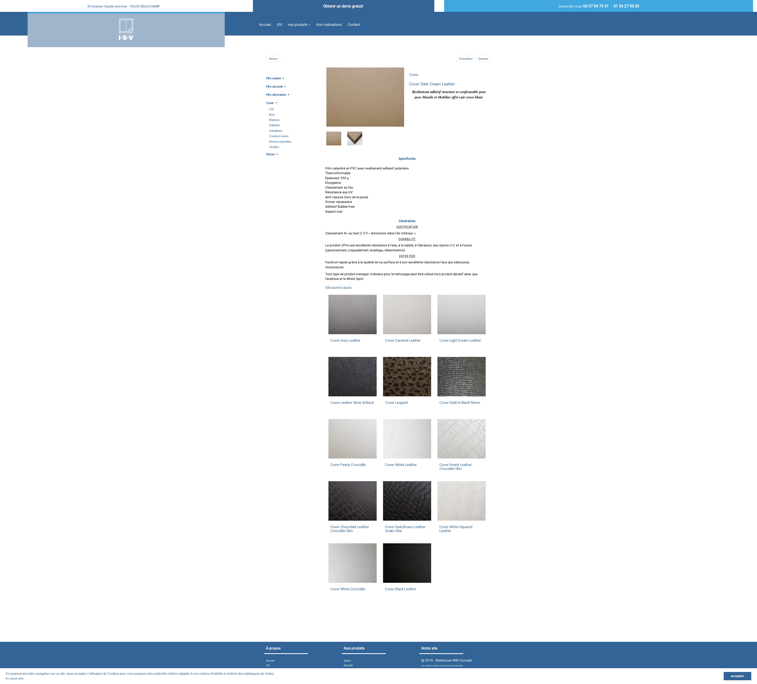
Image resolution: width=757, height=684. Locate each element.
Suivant (483, 59)
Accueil (265, 24)
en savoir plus (15, 678)
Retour (273, 59)
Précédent (466, 59)
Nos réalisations (329, 24)
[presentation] (330, 95)
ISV (279, 24)
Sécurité (348, 665)
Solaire (347, 660)
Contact (354, 24)
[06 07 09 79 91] (582, 6)
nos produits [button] (298, 24)
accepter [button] (737, 676)
